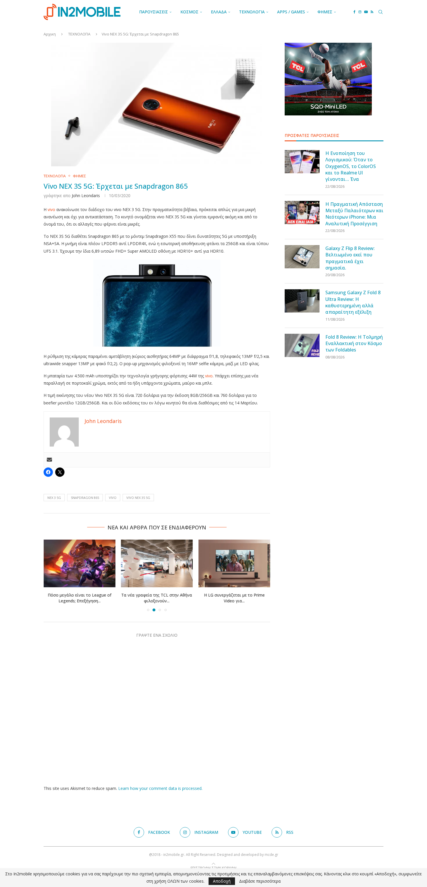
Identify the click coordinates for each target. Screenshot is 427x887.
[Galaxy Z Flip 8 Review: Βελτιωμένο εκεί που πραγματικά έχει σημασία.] (302, 256)
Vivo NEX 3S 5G (138, 497)
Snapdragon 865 (85, 497)
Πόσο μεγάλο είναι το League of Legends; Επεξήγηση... (79, 598)
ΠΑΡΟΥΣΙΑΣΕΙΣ (153, 12)
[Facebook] (355, 12)
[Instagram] (359, 12)
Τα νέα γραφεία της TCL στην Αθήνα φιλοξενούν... (156, 598)
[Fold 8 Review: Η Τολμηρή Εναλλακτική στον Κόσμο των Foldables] (302, 345)
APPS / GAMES (291, 12)
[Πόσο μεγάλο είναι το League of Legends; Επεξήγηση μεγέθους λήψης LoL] (79, 563)
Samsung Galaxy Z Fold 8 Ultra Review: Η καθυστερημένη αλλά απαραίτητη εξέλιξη (353, 302)
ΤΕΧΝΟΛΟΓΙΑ (252, 12)
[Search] (380, 12)
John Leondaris (86, 195)
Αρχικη (50, 34)
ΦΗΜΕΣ (324, 12)
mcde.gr (271, 854)
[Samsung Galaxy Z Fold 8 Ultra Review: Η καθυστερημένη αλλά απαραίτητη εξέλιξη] (302, 301)
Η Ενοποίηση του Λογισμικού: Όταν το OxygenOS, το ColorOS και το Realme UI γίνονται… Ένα (350, 166)
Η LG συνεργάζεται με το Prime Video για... (234, 598)
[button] (51, 575)
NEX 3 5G (54, 497)
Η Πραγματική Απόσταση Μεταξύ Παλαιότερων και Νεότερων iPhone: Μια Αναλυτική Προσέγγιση (354, 214)
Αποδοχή (222, 881)
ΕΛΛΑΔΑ (219, 12)
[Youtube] (366, 12)
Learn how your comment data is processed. (160, 788)
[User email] (49, 460)
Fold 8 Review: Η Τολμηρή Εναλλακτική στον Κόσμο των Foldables (354, 343)
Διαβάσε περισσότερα (260, 881)
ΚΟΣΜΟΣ (189, 12)
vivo (51, 209)
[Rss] (372, 12)
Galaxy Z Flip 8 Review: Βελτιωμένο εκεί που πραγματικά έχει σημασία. (350, 258)
